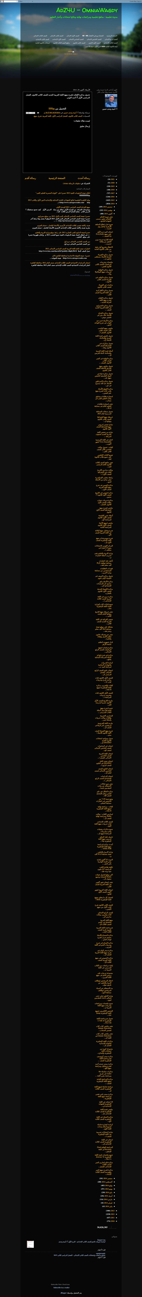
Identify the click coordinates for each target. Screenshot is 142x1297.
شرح (40, 116)
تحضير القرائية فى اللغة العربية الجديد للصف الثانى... (104, 621)
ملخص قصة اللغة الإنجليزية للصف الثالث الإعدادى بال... (104, 1111)
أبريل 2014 (108, 1196)
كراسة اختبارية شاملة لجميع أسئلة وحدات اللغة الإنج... (105, 1126)
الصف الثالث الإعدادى (111, 43)
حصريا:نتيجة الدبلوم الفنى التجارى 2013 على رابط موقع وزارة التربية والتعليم (62, 232)
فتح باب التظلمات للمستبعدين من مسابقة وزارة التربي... (104, 570)
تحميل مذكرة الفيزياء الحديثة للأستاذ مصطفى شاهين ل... (103, 256)
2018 (112, 189)
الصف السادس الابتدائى (76, 39)
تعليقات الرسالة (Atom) (71, 183)
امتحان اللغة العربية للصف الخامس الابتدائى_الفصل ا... (105, 755)
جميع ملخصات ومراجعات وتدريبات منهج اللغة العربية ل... (104, 1005)
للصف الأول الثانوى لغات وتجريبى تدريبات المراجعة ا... (104, 695)
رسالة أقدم (30, 178)
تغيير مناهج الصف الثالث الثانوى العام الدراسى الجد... (104, 464)
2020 (112, 182)
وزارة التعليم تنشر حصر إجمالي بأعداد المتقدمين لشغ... (103, 998)
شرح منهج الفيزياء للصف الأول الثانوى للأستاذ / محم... (104, 733)
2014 (112, 203)
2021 (112, 179)
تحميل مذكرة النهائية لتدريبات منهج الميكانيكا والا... (104, 271)
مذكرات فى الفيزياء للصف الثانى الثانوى (105, 286)
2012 (112, 1214)
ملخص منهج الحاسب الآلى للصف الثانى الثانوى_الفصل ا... (105, 330)
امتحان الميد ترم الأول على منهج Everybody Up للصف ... (104, 234)
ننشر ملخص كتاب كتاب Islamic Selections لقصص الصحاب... (104, 1028)
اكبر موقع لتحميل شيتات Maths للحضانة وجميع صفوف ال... (104, 876)
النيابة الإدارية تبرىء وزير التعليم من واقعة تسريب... (104, 241)
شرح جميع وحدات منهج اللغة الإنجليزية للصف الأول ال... (104, 540)
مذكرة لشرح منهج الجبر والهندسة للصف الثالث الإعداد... (104, 1172)
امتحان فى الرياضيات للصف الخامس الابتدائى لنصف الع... (103, 748)
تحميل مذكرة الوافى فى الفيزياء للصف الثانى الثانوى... (104, 279)
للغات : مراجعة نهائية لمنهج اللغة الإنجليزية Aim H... (105, 808)
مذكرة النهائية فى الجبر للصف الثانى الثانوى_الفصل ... (104, 360)
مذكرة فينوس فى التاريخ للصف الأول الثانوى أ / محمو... (104, 494)
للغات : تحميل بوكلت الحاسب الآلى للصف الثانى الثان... (105, 449)
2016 (112, 196)
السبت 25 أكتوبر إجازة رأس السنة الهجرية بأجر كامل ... (105, 861)
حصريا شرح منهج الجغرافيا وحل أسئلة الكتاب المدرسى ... (105, 710)
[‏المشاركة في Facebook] (29, 113)
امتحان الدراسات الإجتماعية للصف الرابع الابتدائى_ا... (104, 778)
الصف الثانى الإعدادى (42, 39)
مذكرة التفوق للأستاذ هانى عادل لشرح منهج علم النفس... (104, 391)
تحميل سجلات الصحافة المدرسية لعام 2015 (104, 412)
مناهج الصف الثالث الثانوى (61, 43)
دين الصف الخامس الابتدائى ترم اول (77, 241)
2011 (112, 1217)
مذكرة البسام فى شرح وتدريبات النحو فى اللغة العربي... (104, 945)
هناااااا (52, 108)
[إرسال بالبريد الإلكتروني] (34, 113)
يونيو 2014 (108, 1189)
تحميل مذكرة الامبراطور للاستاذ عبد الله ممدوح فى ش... (104, 383)
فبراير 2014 (108, 1203)
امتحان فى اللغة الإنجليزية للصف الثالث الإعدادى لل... (104, 1141)
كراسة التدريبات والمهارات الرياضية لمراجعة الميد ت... (105, 664)
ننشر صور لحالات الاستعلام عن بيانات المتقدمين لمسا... (105, 786)
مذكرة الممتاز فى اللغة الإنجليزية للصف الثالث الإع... (104, 1119)
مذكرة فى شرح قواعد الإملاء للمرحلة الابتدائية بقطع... (104, 657)
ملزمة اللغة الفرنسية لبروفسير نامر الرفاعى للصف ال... (104, 725)
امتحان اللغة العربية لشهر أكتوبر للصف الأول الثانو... (104, 892)
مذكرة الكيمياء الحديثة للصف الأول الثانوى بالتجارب (105, 591)
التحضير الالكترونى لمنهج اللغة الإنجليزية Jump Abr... (104, 1013)
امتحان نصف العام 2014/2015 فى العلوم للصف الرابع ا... (104, 763)
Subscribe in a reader (62, 1287)
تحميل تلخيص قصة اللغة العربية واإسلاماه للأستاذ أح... (104, 338)
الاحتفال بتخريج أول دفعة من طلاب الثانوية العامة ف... (104, 249)
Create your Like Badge (84, 275)
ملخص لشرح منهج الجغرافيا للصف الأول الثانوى (104, 510)
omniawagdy (100, 1253)
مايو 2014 (108, 1192)
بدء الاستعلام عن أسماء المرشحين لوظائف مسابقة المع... (104, 990)
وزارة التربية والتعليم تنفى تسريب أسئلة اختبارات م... (103, 555)
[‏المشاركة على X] (30, 113)
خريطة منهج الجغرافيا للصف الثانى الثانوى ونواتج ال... (105, 419)
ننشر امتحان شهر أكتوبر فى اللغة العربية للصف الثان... (104, 884)
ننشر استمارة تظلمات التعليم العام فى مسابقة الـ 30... (103, 406)
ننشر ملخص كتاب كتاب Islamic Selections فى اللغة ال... (104, 1035)
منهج (35, 116)
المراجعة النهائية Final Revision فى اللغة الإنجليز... (105, 1149)
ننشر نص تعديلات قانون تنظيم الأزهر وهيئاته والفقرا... (104, 636)
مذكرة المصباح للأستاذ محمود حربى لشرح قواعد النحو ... (105, 937)
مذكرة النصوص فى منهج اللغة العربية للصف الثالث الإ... (104, 960)
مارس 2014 (107, 1199)
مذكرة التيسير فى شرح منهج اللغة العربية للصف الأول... (104, 487)
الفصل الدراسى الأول (60, 116)
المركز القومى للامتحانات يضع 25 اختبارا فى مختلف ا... (104, 547)
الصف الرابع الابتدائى (111, 39)
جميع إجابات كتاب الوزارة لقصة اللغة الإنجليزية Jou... (104, 606)
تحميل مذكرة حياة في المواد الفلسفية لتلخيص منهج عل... (104, 375)
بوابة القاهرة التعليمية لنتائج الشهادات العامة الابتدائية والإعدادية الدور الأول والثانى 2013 (59, 200)
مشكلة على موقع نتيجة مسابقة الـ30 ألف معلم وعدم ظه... (104, 629)
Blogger (64, 1293)
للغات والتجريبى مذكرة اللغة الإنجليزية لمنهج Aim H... (104, 687)
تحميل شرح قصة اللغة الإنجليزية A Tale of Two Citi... (105, 1020)
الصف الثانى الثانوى (79, 43)
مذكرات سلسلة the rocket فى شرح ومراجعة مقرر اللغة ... (104, 1073)
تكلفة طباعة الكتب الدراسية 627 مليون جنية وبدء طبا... (105, 869)
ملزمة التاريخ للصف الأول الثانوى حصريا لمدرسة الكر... (103, 702)
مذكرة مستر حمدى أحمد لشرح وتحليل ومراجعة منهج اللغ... (104, 1066)
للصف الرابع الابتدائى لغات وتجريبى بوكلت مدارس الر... (105, 914)
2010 (112, 1221)
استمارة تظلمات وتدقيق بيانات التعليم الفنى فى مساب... (104, 398)
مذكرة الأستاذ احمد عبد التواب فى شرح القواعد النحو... (103, 322)
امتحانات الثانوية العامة (42, 43)
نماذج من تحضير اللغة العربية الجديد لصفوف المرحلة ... (104, 434)
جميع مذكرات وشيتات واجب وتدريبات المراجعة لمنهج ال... (105, 831)
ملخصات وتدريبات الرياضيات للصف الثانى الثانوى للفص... (104, 264)
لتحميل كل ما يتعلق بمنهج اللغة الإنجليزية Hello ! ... (104, 899)
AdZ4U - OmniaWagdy (87, 10)
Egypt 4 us (101, 1240)
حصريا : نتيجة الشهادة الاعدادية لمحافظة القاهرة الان (71, 255)
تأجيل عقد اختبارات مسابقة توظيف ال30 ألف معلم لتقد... (105, 563)
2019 (112, 186)
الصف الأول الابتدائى (72, 36)
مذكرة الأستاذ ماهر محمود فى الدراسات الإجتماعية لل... (105, 583)
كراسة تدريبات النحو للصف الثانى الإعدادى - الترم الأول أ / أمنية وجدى (82, 1241)
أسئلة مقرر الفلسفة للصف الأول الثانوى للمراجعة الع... (105, 517)
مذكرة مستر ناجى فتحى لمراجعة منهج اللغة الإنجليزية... (104, 1096)
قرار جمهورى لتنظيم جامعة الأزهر (105, 643)
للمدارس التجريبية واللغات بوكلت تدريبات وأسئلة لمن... (104, 717)
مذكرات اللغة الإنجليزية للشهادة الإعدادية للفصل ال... (104, 1043)
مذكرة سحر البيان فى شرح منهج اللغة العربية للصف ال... (104, 952)
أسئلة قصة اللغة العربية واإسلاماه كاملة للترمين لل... (104, 353)
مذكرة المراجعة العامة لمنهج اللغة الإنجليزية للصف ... (105, 1081)
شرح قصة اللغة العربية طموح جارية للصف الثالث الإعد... (104, 929)
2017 (112, 193)
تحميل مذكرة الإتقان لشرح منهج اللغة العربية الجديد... (105, 300)
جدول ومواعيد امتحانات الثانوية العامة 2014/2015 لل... (104, 740)
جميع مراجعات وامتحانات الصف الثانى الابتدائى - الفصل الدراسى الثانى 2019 (79, 1255)
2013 (112, 1210)
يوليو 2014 (108, 1185)
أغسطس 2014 (106, 1182)
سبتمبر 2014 (107, 1178)
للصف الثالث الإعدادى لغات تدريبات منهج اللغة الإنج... (103, 823)
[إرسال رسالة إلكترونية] (38, 112)
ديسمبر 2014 (107, 206)
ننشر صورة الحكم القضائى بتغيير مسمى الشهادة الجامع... (104, 218)
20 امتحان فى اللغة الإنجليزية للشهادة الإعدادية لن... (106, 1104)
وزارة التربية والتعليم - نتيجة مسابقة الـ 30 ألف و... (104, 854)
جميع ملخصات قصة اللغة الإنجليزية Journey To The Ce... (104, 1157)
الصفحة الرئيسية (112, 36)
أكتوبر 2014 (108, 213)
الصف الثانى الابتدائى (56, 36)
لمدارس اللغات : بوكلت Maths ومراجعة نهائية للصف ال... (104, 816)
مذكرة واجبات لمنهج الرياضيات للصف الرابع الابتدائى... (104, 649)
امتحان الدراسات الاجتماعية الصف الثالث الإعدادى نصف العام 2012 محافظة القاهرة (60, 262)
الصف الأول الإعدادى (58, 39)
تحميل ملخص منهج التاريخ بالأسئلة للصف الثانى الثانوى (104, 368)
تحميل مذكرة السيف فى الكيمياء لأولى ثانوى (104, 577)
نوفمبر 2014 (107, 210)
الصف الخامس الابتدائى (94, 39)
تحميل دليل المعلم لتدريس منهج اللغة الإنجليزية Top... (105, 839)
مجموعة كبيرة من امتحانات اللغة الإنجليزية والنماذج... (105, 1051)
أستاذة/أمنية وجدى (74, 275)
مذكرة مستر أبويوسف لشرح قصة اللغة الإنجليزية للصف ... (105, 1058)
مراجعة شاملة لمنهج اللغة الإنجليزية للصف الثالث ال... (103, 1088)
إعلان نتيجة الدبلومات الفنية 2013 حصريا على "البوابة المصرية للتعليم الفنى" (63, 193)
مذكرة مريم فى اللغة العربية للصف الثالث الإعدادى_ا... (105, 598)
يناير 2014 (108, 1206)
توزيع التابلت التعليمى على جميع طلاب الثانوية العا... (104, 457)
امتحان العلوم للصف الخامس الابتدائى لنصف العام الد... (104, 770)
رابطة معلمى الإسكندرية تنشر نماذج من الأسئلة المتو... (104, 479)
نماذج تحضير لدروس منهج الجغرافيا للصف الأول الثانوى (104, 426)
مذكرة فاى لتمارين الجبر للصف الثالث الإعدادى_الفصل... (104, 1164)
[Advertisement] (72, 26)
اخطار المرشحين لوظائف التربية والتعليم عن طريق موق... (104, 982)
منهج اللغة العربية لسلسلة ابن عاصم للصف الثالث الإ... (105, 922)
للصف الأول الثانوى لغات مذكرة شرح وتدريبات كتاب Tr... (104, 680)
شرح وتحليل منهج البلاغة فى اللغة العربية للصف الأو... (104, 532)
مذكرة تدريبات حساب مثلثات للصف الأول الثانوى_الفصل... (105, 502)
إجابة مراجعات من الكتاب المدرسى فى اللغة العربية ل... (104, 967)
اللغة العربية (47, 116)
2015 (112, 200)
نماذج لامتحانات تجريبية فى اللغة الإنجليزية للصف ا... (104, 1134)
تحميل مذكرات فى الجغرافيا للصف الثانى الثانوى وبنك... (104, 345)
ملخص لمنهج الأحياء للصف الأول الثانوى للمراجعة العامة (105, 525)
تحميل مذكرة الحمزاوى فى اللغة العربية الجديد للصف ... (104, 307)
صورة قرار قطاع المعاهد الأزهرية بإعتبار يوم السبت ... (104, 226)
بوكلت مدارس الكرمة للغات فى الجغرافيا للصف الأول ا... (105, 472)
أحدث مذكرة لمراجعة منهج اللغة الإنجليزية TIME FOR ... (105, 846)
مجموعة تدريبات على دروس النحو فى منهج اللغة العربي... (104, 975)
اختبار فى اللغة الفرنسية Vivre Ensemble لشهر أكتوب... (104, 441)
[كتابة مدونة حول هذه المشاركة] (32, 113)
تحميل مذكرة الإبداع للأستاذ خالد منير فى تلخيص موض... (105, 315)
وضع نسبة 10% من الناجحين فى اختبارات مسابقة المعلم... (104, 801)
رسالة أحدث (84, 178)
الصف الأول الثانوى (94, 43)
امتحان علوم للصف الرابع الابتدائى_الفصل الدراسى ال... (104, 672)
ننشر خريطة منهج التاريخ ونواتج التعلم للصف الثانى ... (104, 613)
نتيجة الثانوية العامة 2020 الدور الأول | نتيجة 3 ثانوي (101, 46)
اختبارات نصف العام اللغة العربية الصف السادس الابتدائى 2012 (67, 248)
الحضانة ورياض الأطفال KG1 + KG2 (92, 36)
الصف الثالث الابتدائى (40, 36)
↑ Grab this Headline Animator (71, 54)
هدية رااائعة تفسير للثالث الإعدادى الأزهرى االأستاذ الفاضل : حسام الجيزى (63, 225)
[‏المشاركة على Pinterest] (27, 113)
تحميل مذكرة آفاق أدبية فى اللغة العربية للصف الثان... (104, 292)
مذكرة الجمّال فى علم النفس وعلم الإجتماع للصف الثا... (105, 793)
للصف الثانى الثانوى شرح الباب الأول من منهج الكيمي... (104, 907)
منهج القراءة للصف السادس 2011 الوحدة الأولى (73, 207)
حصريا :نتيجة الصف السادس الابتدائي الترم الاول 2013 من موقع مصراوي (64, 216)
